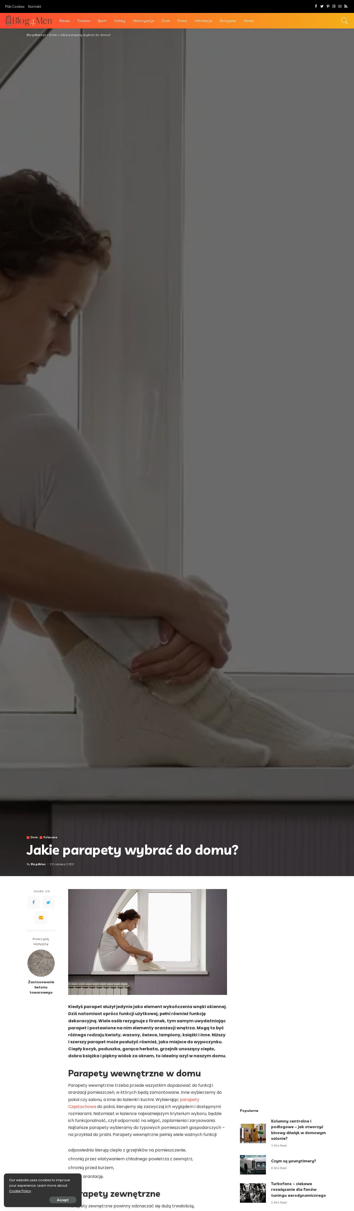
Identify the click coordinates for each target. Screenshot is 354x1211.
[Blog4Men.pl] (28, 21)
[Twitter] (322, 6)
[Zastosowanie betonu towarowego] (41, 963)
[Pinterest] (328, 6)
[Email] (41, 918)
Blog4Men (38, 864)
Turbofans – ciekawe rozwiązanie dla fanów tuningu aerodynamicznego (298, 1189)
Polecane (51, 837)
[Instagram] (334, 6)
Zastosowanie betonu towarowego (41, 987)
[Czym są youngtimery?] (253, 1165)
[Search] (345, 20)
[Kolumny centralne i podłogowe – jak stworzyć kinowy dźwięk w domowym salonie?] (253, 1133)
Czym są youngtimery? (293, 1160)
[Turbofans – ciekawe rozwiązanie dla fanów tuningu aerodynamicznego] (253, 1193)
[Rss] (346, 6)
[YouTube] (340, 6)
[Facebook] (316, 6)
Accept (63, 1200)
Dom (34, 837)
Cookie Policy (20, 1191)
